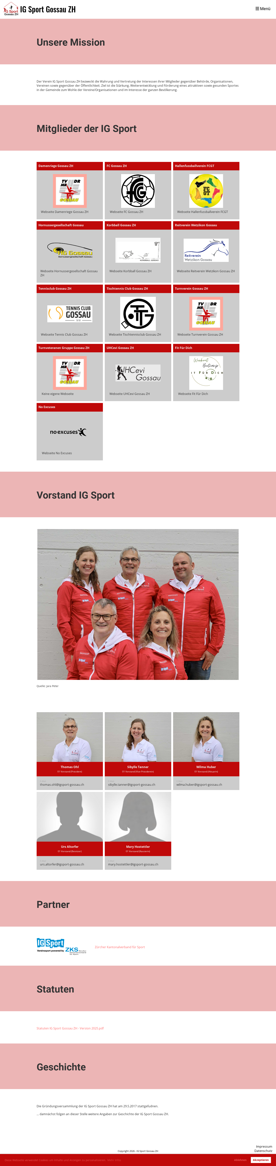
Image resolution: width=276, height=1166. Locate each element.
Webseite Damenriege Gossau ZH (64, 212)
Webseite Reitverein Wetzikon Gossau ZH (206, 271)
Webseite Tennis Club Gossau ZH (64, 334)
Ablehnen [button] (240, 1160)
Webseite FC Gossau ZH (126, 212)
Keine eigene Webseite (58, 394)
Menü (264, 8)
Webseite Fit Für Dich (193, 394)
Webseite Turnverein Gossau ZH (200, 334)
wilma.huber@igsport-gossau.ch (199, 785)
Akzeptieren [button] (261, 1160)
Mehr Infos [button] (114, 1160)
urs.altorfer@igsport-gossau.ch (62, 864)
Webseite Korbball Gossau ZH (130, 271)
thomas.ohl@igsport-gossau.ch (62, 785)
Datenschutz (263, 1151)
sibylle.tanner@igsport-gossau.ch (131, 785)
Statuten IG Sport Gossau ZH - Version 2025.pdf (70, 1028)
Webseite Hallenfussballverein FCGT (202, 212)
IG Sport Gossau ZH (48, 9)
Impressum (264, 1146)
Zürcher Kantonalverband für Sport (120, 947)
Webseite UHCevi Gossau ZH (129, 394)
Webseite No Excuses (57, 453)
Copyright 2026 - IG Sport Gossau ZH (138, 1151)
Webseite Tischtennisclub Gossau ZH (135, 334)
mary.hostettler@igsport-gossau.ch (133, 864)
